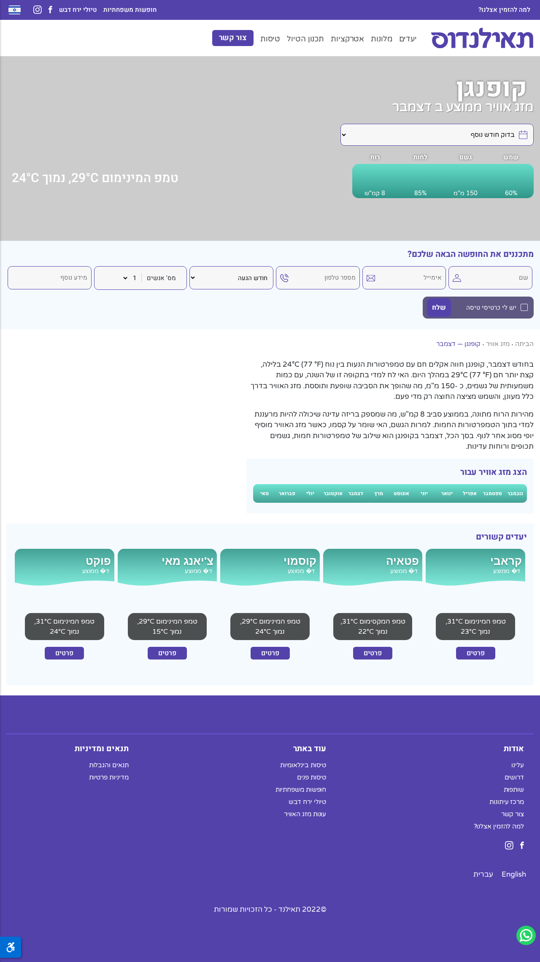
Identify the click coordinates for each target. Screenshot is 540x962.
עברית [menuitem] (483, 873)
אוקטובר (333, 493)
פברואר (287, 493)
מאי (264, 493)
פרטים (476, 653)
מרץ (378, 493)
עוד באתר (309, 748)
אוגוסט (401, 493)
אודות (514, 748)
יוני (424, 493)
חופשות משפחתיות (130, 10)
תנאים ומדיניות (102, 748)
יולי (310, 493)
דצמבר (355, 493)
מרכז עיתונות (506, 801)
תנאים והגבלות (109, 765)
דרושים (514, 777)
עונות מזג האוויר (305, 814)
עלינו (517, 765)
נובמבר (515, 493)
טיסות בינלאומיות (303, 765)
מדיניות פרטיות (109, 777)
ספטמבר (492, 493)
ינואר (447, 493)
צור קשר (233, 38)
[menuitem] (513, 874)
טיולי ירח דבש (78, 10)
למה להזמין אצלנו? (504, 10)
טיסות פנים (311, 777)
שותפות (514, 789)
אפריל (470, 493)
